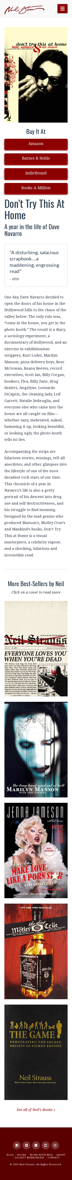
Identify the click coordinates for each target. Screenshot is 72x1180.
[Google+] (36, 1145)
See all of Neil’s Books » (36, 1109)
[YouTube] (46, 1145)
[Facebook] (17, 1145)
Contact (54, 1157)
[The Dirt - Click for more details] (36, 951)
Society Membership (29, 1157)
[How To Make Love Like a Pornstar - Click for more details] (36, 850)
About (60, 1154)
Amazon (35, 143)
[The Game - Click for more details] (36, 1052)
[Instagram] (55, 1145)
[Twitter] (26, 1145)
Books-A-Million (36, 187)
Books (21, 1154)
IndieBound (36, 173)
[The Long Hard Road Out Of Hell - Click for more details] (36, 749)
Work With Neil (41, 1154)
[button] (62, 8)
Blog (10, 1154)
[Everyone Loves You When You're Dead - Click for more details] (36, 649)
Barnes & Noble (36, 158)
